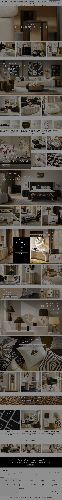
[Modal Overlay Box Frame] (31, 250)
